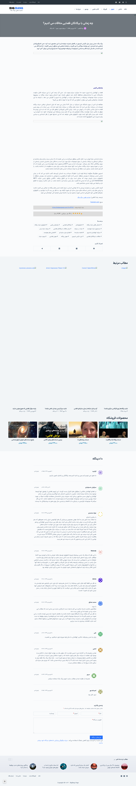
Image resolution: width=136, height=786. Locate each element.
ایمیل (75, 713)
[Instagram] (116, 2)
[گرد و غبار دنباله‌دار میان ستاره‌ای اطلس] (83, 336)
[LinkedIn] (59, 248)
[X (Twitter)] (119, 2)
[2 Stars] (79, 213)
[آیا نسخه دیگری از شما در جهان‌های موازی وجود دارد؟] (63, 766)
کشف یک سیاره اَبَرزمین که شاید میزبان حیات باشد (80, 766)
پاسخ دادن (36, 471)
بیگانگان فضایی (68, 225)
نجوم (112, 9)
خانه (39, 2)
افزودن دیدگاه (96, 720)
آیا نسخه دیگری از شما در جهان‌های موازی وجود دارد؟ (50, 766)
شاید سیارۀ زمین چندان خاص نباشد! (56, 409)
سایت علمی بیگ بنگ (16, 10)
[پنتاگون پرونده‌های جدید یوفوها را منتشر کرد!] (33, 766)
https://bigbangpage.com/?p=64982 (63, 208)
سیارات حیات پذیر (45, 229)
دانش (120, 9)
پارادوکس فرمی (55, 225)
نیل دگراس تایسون (77, 236)
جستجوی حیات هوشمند (94, 229)
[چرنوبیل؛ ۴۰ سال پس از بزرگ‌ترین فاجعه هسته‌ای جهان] (124, 766)
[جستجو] (126, 2)
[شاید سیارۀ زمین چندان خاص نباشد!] (53, 336)
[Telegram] (42, 248)
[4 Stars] (75, 213)
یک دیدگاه (86, 411)
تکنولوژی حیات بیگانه (41, 225)
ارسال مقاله (11, 2)
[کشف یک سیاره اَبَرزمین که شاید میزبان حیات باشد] (94, 766)
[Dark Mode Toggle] (4, 781)
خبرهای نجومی (62, 28)
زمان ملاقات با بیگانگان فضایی (62, 229)
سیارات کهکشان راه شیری (94, 233)
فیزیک (105, 9)
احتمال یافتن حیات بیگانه (94, 225)
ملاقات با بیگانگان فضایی (94, 236)
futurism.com (94, 202)
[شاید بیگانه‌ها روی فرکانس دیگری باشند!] (114, 336)
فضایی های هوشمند (50, 233)
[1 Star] (81, 214)
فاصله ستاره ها (79, 233)
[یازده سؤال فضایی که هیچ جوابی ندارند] (22, 336)
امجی (94, 649)
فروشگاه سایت (32, 2)
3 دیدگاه (55, 411)
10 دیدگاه (52, 28)
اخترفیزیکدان (80, 225)
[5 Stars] (73, 213)
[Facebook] (123, 2)
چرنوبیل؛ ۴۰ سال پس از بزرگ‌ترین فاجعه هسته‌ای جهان (109, 766)
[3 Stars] (77, 213)
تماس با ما (18, 2)
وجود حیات (42, 236)
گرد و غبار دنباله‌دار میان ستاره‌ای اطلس (85, 409)
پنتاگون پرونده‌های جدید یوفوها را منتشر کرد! (18, 766)
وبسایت (51, 713)
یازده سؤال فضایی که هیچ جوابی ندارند (24, 409)
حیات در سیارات (79, 229)
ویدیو (86, 9)
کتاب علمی (95, 9)
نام (100, 713)
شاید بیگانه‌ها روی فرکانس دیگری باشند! (116, 409)
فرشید (94, 471)
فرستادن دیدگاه (96, 737)
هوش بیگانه (65, 236)
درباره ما (25, 2)
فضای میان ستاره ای (65, 233)
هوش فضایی (53, 236)
